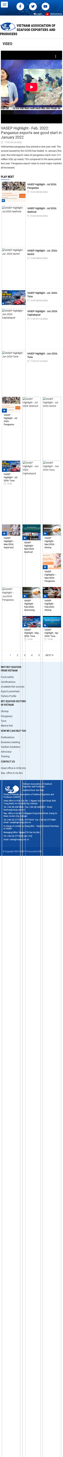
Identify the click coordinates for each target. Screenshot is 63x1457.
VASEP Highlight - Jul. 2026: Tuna (42, 295)
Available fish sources (12, 686)
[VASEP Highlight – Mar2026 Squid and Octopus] (11, 530)
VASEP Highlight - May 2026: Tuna (31, 632)
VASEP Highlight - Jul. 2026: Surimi (42, 252)
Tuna (3, 720)
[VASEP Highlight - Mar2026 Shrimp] (52, 530)
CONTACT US (8, 761)
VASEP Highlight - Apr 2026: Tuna (51, 632)
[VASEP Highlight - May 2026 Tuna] (31, 621)
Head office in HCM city (13, 768)
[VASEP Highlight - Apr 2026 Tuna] (52, 621)
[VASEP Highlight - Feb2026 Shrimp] (52, 592)
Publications (7, 737)
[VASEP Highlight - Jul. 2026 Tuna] (11, 466)
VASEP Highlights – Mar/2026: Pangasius (50, 576)
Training (5, 756)
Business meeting (10, 742)
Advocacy (6, 751)
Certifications (8, 682)
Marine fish (7, 725)
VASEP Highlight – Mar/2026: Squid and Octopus (9, 544)
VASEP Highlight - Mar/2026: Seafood (29, 547)
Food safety (7, 677)
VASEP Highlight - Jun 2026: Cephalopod (42, 313)
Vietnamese (56, 14)
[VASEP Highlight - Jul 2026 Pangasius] (11, 405)
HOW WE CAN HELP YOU (13, 730)
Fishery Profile (8, 696)
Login (39, 14)
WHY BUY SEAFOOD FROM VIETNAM (11, 668)
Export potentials (10, 691)
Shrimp (5, 711)
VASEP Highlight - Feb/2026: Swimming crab (29, 606)
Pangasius (6, 716)
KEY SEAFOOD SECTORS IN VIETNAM (13, 703)
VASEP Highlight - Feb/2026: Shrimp (49, 605)
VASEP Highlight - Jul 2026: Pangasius (42, 186)
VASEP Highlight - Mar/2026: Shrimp (49, 543)
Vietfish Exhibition (10, 747)
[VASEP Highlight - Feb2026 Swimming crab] (31, 592)
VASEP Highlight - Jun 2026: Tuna (42, 355)
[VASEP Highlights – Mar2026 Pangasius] (52, 561)
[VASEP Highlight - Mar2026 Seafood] (31, 532)
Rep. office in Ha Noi (12, 773)
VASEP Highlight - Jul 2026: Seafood (42, 210)
